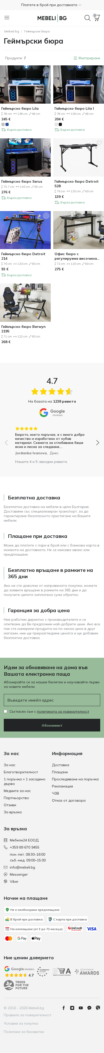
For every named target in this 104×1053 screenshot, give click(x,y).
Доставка (60, 765)
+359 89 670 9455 (24, 847)
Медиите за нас (17, 790)
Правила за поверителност (27, 1015)
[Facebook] (65, 1008)
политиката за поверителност (63, 711)
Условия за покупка (21, 1023)
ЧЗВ (55, 793)
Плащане (60, 772)
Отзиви (10, 805)
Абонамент (52, 725)
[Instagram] (74, 1008)
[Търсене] (87, 18)
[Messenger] (91, 1008)
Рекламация (62, 786)
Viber (14, 881)
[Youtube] (83, 1008)
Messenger (19, 874)
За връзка (13, 812)
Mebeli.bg (11, 31)
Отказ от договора (69, 800)
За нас (9, 765)
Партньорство (16, 798)
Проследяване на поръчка (75, 779)
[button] (52, 5)
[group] (52, 439)
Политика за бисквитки (24, 1031)
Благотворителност (21, 772)
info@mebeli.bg (22, 867)
